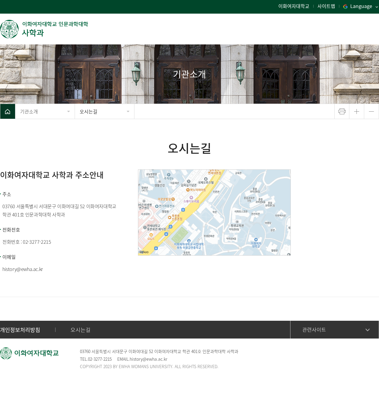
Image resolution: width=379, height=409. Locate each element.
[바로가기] (44, 29)
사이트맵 (326, 6)
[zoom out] (371, 111)
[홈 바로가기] (7, 111)
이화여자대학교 (293, 6)
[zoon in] (356, 111)
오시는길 (88, 111)
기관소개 (29, 111)
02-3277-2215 (37, 241)
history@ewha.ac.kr (22, 268)
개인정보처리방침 (20, 329)
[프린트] (342, 111)
